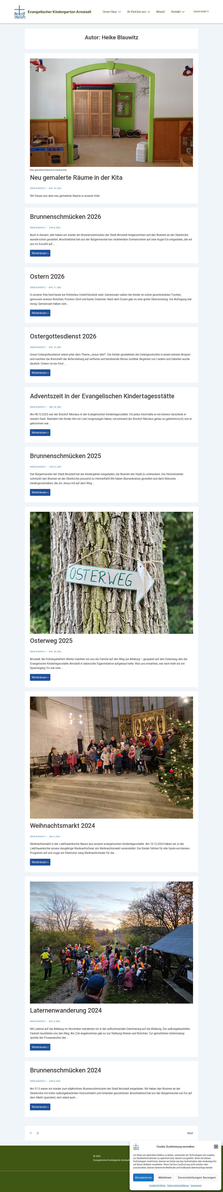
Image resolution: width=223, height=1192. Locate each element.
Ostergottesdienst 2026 (63, 336)
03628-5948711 (201, 11)
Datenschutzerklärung (178, 1185)
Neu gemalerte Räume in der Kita (76, 177)
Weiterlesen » (41, 253)
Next (190, 1133)
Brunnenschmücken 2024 (65, 1070)
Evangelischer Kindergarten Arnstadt (59, 12)
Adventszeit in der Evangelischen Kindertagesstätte (102, 396)
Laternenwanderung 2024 (66, 1010)
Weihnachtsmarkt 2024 (62, 825)
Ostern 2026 (47, 276)
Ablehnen (165, 1177)
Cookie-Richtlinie (157, 1185)
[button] (216, 1146)
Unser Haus (110, 11)
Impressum (196, 1185)
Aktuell (160, 11)
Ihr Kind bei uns (136, 11)
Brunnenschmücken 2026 (65, 216)
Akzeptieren (143, 1177)
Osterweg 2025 (51, 640)
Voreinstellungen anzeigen (197, 1177)
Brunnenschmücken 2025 (65, 456)
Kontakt (175, 11)
